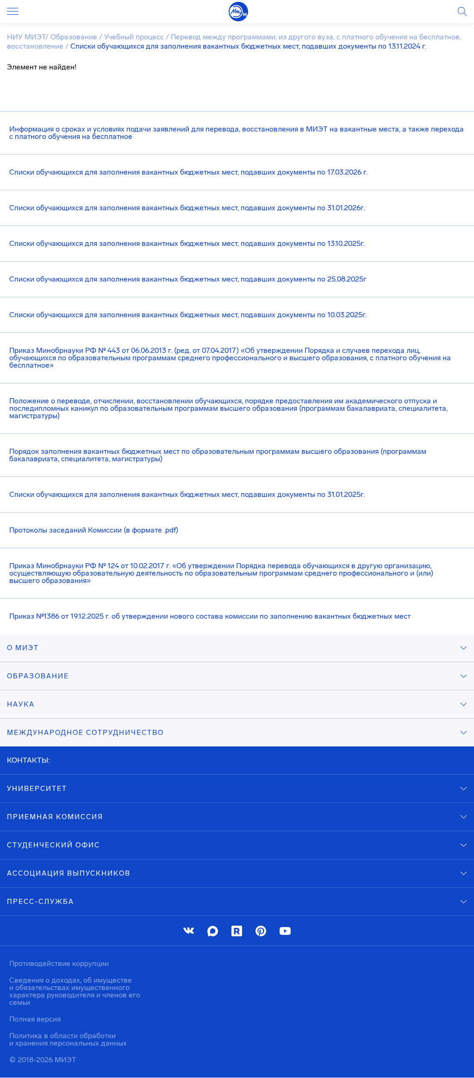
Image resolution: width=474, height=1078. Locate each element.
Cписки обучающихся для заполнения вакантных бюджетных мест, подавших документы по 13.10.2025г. (187, 243)
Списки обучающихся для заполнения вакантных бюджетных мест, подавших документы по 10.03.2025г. (188, 314)
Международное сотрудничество (85, 732)
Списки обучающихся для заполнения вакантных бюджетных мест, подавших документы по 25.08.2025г (188, 279)
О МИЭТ (23, 648)
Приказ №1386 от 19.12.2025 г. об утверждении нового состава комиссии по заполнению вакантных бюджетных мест (210, 616)
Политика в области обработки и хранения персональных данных (68, 1039)
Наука (21, 704)
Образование (74, 36)
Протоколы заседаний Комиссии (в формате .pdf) (93, 530)
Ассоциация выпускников (69, 873)
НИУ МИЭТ (26, 36)
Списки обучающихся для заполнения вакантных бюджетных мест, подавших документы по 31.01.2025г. (187, 494)
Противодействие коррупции (59, 963)
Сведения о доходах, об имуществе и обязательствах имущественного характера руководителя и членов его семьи (74, 991)
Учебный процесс (135, 36)
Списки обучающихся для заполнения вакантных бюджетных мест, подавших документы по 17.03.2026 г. (188, 172)
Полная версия (35, 1019)
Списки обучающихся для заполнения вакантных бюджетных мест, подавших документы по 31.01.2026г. (187, 207)
